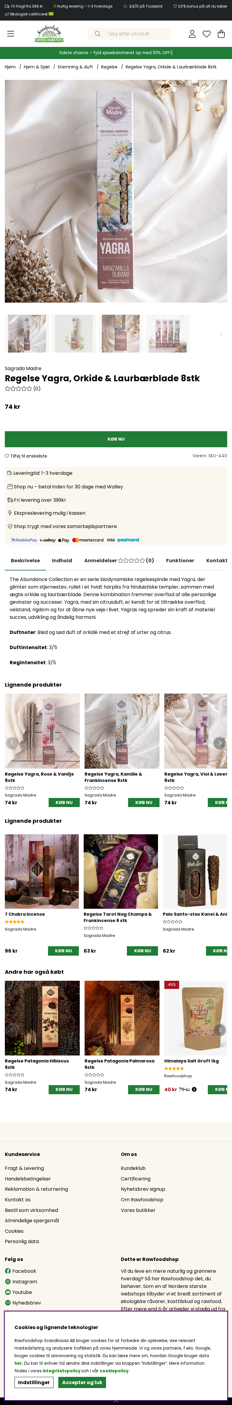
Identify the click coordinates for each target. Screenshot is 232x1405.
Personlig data (22, 1241)
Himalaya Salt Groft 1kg (191, 1061)
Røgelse (109, 67)
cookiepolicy (114, 1371)
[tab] (62, 561)
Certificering (135, 1178)
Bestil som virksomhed (31, 1210)
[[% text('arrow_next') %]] (221, 888)
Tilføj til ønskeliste (28, 456)
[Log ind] (192, 34)
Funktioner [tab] (180, 560)
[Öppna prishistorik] (194, 1089)
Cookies (14, 1231)
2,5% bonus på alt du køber (202, 6)
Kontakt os (18, 1199)
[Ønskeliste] (206, 34)
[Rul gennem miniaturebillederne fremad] (221, 333)
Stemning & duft (75, 67)
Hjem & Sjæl (37, 67)
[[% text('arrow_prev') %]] (10, 888)
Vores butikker (138, 1210)
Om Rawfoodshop (142, 1199)
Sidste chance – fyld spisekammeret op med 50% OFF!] (116, 53)
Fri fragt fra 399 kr (27, 6)
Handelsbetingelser (28, 1178)
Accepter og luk (82, 1382)
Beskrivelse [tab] (25, 560)
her (18, 1363)
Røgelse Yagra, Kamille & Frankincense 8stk (113, 777)
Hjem (10, 67)
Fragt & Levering (24, 1168)
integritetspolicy (61, 1371)
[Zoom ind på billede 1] (116, 191)
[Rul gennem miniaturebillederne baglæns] (11, 333)
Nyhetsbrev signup (143, 1189)
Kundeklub (133, 1168)
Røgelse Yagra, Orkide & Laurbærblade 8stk (171, 67)
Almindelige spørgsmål (32, 1220)
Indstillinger (34, 1382)
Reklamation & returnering (36, 1189)
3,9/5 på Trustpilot (146, 6)
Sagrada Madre (23, 368)
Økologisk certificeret (29, 14)
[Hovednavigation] (11, 34)
